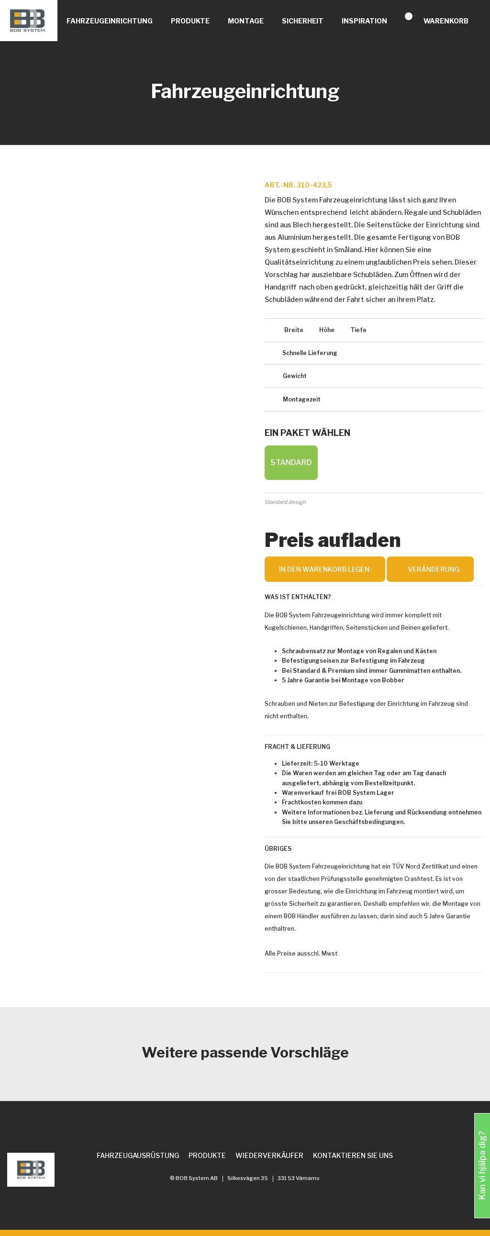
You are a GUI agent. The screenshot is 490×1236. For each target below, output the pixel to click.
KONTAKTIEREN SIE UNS (353, 1155)
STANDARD (291, 462)
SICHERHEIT (302, 21)
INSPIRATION (364, 21)
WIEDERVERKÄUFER (269, 1155)
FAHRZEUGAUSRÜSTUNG (138, 1155)
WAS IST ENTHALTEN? (298, 597)
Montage (246, 21)
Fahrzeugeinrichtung (110, 21)
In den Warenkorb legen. (325, 569)
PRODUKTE (190, 21)
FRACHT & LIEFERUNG (297, 746)
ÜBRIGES (278, 848)
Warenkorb (445, 21)
